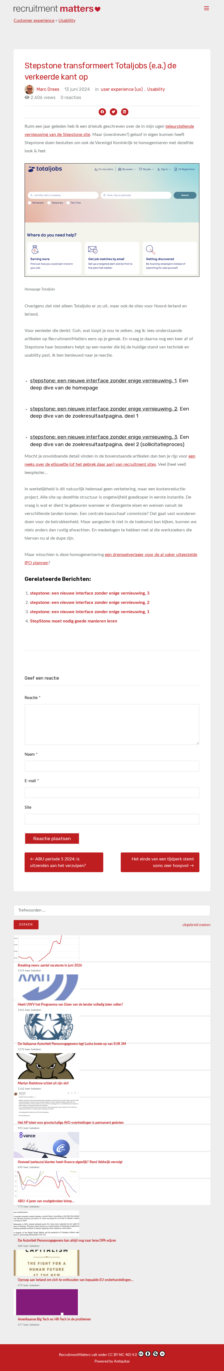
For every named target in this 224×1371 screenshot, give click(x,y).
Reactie (32, 698)
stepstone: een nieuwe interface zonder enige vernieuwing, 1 (103, 380)
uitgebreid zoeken (196, 925)
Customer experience (34, 20)
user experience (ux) (123, 89)
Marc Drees (48, 89)
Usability (66, 20)
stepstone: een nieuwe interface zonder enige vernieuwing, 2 (103, 409)
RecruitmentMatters (75, 1355)
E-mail (32, 781)
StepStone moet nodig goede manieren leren (73, 621)
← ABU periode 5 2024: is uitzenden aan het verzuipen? (58, 862)
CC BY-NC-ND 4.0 (122, 1355)
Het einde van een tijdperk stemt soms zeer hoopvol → (163, 862)
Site (28, 807)
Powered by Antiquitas (112, 1361)
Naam (31, 754)
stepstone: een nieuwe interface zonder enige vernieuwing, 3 (103, 437)
